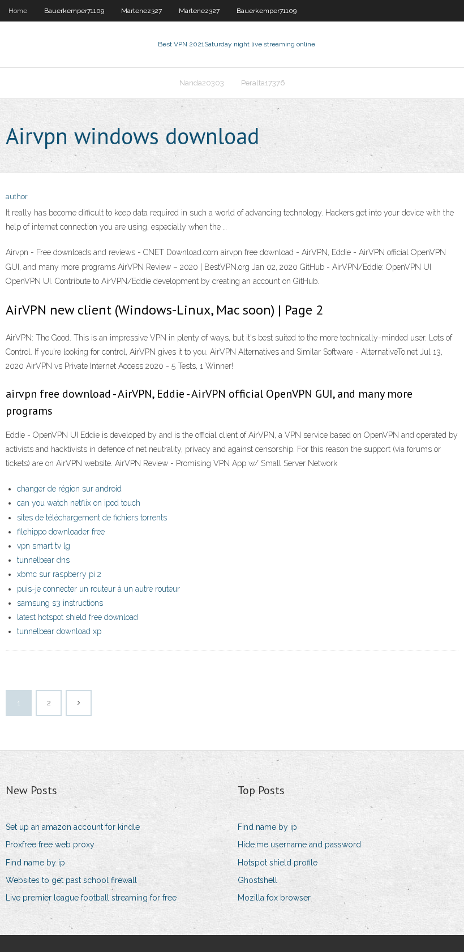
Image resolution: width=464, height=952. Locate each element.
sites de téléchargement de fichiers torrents (92, 517)
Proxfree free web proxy (50, 844)
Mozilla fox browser (274, 897)
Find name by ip (35, 862)
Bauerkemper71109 (74, 11)
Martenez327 (141, 11)
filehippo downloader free (61, 531)
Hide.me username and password (299, 844)
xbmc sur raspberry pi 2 (59, 574)
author (17, 196)
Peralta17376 (263, 83)
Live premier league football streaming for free (91, 897)
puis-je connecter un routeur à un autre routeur (98, 588)
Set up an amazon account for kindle (73, 827)
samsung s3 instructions (60, 603)
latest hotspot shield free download (77, 617)
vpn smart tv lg (43, 545)
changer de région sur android (69, 488)
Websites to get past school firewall (71, 880)
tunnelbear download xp (59, 631)
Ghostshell (257, 880)
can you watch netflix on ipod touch (78, 502)
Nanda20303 (201, 83)
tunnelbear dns (43, 560)
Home (17, 11)
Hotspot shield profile (277, 862)
